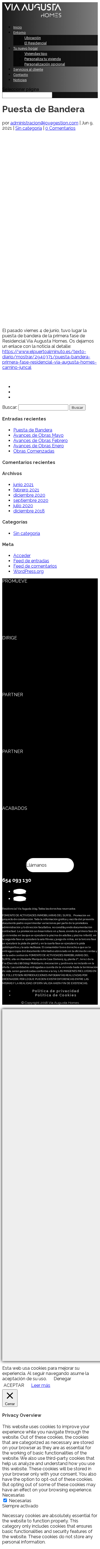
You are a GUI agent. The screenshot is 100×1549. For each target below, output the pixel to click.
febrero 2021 (26, 489)
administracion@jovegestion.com (44, 123)
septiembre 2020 (30, 500)
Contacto (20, 75)
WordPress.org (28, 571)
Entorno (19, 32)
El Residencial (35, 43)
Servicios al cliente (28, 69)
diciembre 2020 (29, 495)
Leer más (40, 1385)
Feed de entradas (31, 560)
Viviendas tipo (35, 54)
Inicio (17, 27)
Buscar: (9, 407)
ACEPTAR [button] (14, 1385)
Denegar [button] (62, 1378)
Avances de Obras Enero (38, 445)
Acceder (22, 555)
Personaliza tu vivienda (42, 59)
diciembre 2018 (29, 511)
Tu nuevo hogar (25, 48)
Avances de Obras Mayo (38, 435)
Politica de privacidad (55, 991)
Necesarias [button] (13, 1495)
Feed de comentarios (35, 566)
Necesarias (20, 1500)
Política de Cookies (55, 995)
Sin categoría (28, 128)
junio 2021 (23, 484)
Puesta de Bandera (32, 430)
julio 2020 (23, 505)
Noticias (20, 80)
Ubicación (32, 38)
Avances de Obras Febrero (40, 440)
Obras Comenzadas (33, 451)
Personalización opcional (44, 64)
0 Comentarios (60, 128)
